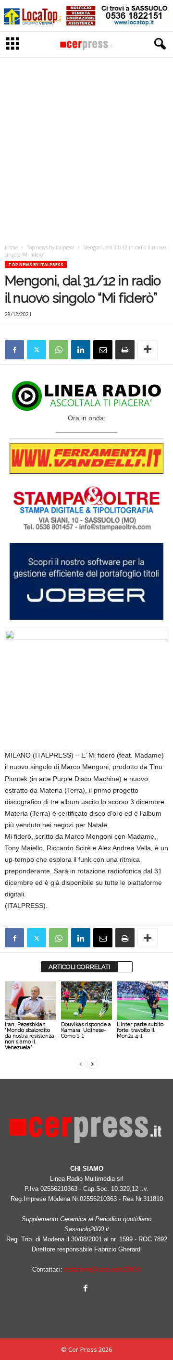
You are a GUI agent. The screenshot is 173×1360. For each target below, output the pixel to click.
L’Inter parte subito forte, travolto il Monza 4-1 (140, 1030)
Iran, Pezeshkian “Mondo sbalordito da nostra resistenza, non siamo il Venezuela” (30, 1036)
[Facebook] (14, 349)
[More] (147, 349)
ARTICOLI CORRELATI (79, 966)
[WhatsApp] (58, 349)
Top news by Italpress (50, 247)
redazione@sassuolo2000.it (102, 1269)
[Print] (125, 349)
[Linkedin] (80, 349)
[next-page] (92, 1064)
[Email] (102, 349)
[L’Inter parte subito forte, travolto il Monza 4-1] (142, 1000)
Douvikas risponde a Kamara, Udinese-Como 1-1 (86, 1030)
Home (11, 247)
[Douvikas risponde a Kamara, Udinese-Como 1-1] (86, 1000)
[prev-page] (81, 1064)
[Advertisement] (86, 147)
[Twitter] (36, 349)
